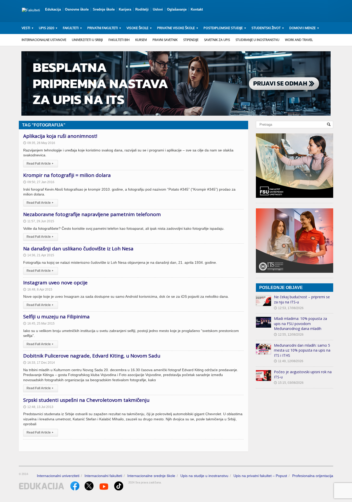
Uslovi (158, 9)
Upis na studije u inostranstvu (204, 476)
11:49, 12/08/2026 (288, 361)
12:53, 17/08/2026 (289, 308)
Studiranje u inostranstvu (257, 40)
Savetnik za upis (217, 40)
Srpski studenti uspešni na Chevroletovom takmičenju (86, 400)
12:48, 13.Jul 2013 (38, 407)
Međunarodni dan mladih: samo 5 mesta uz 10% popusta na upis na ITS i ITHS (302, 350)
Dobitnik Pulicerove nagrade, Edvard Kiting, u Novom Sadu (91, 355)
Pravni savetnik (165, 40)
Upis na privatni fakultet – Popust (260, 476)
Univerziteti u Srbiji (87, 40)
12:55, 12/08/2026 (289, 334)
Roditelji (142, 9)
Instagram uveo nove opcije (55, 282)
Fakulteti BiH (119, 40)
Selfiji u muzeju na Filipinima (56, 316)
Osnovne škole (77, 9)
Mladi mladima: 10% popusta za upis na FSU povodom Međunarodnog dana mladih (300, 323)
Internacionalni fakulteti (103, 476)
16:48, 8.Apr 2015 (37, 289)
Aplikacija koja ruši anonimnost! (60, 136)
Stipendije (190, 40)
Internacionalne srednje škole (151, 476)
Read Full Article (40, 163)
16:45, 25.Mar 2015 (39, 323)
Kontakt (197, 9)
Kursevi (141, 40)
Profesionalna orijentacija (312, 476)
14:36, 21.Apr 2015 (38, 255)
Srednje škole (104, 9)
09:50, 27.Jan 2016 (38, 182)
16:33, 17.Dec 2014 (39, 362)
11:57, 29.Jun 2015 (38, 221)
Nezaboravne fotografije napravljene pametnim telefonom (92, 214)
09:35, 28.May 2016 (39, 143)
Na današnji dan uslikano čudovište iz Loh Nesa (78, 248)
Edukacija (53, 9)
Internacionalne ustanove (44, 40)
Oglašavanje (177, 9)
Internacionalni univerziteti (58, 476)
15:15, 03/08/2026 (289, 383)
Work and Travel (299, 40)
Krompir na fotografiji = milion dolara (67, 175)
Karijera (125, 9)
